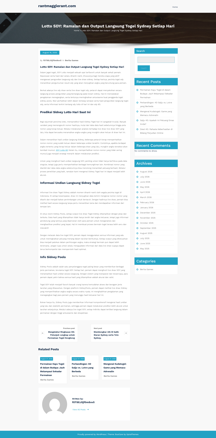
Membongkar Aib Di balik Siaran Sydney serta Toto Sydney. (106, 335)
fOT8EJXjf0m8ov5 (52, 60)
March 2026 (146, 197)
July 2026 (145, 177)
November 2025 (147, 218)
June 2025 (145, 243)
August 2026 (146, 171)
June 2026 (145, 182)
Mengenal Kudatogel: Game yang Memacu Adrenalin (115, 368)
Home (175, 7)
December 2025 (147, 212)
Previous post (69, 328)
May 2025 (144, 248)
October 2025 (146, 223)
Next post (98, 328)
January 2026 (146, 207)
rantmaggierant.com (57, 6)
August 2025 (146, 233)
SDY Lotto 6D (62, 150)
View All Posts (79, 409)
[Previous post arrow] (42, 333)
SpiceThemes (132, 434)
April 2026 (145, 192)
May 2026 (144, 187)
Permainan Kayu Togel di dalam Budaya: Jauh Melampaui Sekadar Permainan (156, 94)
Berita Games (71, 60)
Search (140, 50)
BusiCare (119, 434)
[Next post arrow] (125, 333)
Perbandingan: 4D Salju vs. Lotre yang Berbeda (82, 368)
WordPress (101, 434)
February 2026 (147, 202)
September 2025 (148, 228)
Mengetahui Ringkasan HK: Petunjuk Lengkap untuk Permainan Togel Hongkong (61, 335)
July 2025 (144, 238)
